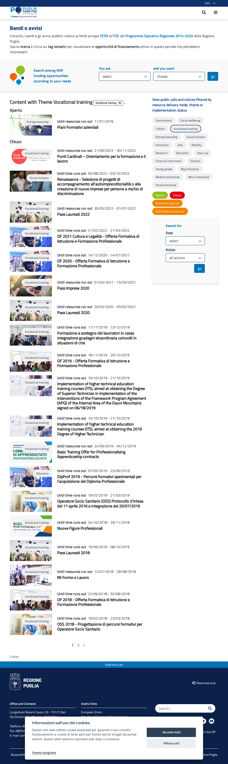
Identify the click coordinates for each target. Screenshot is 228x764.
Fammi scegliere (44, 752)
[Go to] (22, 12)
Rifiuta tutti (171, 743)
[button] (209, 3)
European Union (91, 712)
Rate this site (114, 664)
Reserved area (206, 683)
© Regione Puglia (206, 754)
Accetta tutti (171, 732)
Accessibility (19, 754)
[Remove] (119, 102)
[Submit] (210, 708)
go (213, 76)
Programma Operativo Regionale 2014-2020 (159, 36)
